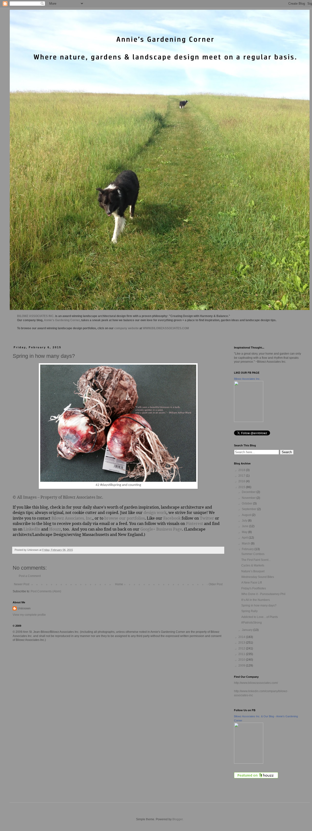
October (247, 503)
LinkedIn (31, 529)
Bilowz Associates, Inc (71, 518)
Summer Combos (252, 554)
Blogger (177, 819)
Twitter (207, 518)
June (245, 526)
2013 (242, 642)
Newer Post (21, 584)
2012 (242, 648)
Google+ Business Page (161, 529)
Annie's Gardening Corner (62, 320)
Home (119, 584)
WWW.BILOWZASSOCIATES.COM (166, 328)
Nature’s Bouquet (252, 571)
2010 (242, 659)
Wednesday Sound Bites (257, 577)
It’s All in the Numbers (255, 600)
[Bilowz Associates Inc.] (248, 421)
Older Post (216, 584)
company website (126, 328)
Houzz (55, 529)
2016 (242, 481)
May (245, 532)
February (248, 549)
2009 (242, 665)
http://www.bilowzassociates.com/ (256, 683)
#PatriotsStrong (251, 622)
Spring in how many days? (258, 605)
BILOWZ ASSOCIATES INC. (35, 316)
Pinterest (194, 523)
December (249, 492)
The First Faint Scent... (256, 560)
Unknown (24, 608)
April (245, 537)
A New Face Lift (251, 582)
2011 (242, 654)
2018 (242, 470)
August (247, 515)
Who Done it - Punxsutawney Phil (263, 594)
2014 (242, 637)
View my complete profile (29, 614)
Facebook (171, 518)
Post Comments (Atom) (46, 591)
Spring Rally (249, 611)
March (246, 543)
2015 (242, 487)
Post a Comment (30, 576)
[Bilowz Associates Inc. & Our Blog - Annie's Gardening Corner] (248, 762)
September (249, 509)
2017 (242, 475)
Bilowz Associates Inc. (247, 378)
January (247, 630)
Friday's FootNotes (253, 588)
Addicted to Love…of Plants (259, 617)
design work (155, 512)
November (249, 498)
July (245, 520)
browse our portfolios (124, 518)
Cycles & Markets (252, 565)
